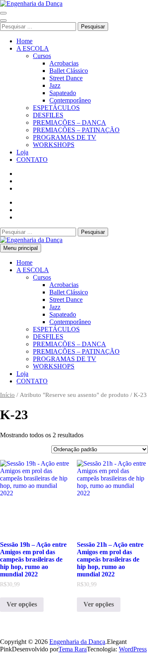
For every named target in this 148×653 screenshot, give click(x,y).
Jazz (54, 85)
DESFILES (48, 115)
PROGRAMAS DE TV (64, 137)
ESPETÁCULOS (56, 107)
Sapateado (62, 92)
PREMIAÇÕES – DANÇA (69, 122)
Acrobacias (64, 63)
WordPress (133, 649)
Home (24, 40)
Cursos (42, 55)
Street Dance (66, 78)
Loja (22, 152)
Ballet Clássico (68, 70)
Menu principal (20, 248)
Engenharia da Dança (77, 641)
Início (7, 395)
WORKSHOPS (53, 144)
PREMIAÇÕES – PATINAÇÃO (76, 129)
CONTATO (32, 159)
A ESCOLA (32, 48)
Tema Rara (72, 649)
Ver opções (22, 604)
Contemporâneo (70, 100)
